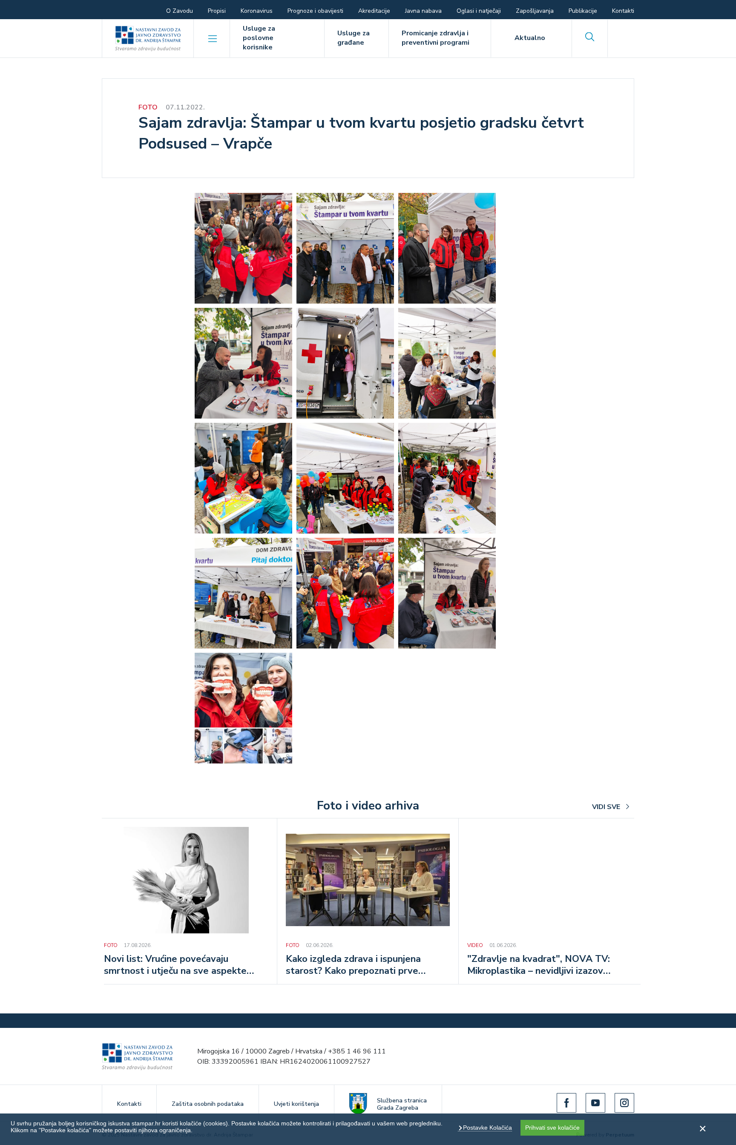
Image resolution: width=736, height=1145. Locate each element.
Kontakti (623, 11)
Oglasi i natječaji (479, 11)
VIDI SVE (606, 807)
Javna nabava (423, 11)
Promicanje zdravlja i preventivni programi (435, 38)
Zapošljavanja (535, 11)
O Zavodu (179, 11)
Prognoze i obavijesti (315, 11)
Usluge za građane (353, 38)
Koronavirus (257, 11)
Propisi (217, 11)
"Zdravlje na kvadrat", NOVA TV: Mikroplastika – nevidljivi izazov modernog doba (538, 965)
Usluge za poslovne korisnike (259, 38)
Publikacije (583, 11)
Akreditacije (374, 11)
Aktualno (530, 38)
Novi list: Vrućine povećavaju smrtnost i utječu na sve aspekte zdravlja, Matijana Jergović (175, 965)
